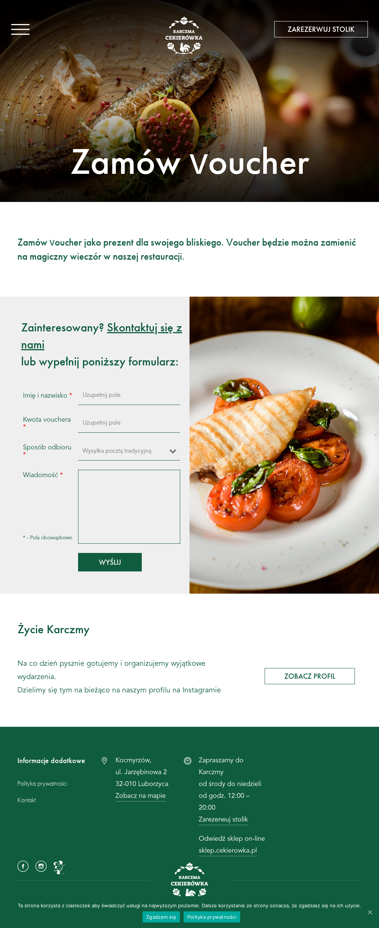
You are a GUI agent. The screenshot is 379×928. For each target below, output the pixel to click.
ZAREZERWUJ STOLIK (321, 29)
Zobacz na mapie (140, 796)
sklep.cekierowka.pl (228, 850)
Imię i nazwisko (47, 395)
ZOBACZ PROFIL (309, 676)
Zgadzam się (161, 917)
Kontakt (26, 800)
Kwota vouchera (47, 423)
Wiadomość (43, 475)
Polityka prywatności (42, 783)
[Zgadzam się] (369, 912)
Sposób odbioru (47, 451)
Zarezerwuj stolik (223, 819)
